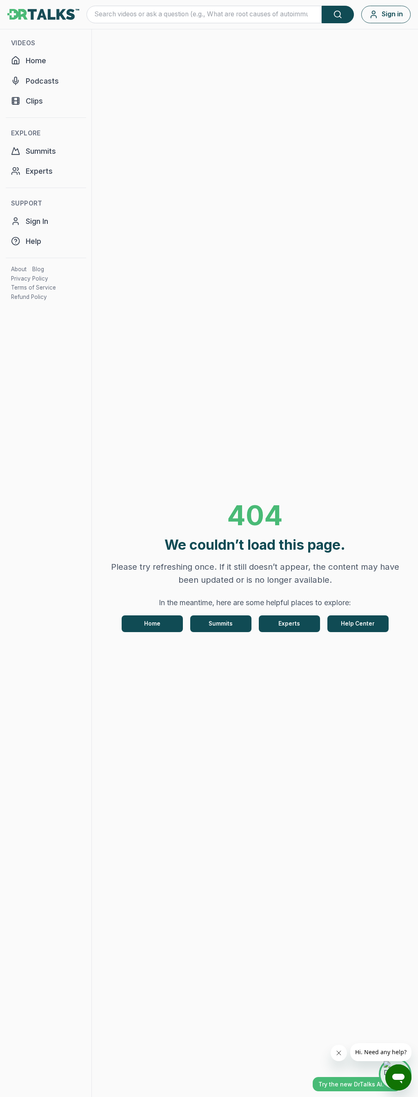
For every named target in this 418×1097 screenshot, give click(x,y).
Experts (289, 623)
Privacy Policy (29, 278)
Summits (221, 623)
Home (152, 623)
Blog (38, 269)
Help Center (358, 623)
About (19, 269)
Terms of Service (33, 287)
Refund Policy (29, 297)
